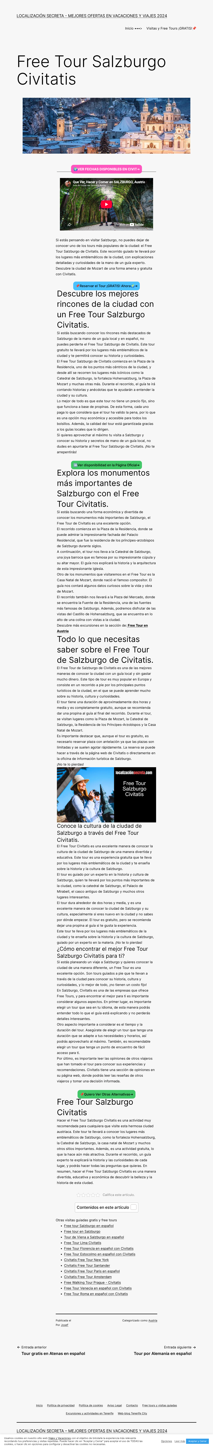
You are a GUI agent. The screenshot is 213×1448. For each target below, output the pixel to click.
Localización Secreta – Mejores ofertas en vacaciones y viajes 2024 (92, 1430)
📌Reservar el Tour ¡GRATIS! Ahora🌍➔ (107, 286)
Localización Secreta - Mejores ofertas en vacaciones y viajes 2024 (92, 15)
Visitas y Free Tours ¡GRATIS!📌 (171, 28)
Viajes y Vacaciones (59, 1438)
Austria (152, 1320)
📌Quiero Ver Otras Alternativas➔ (106, 1094)
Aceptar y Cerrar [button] (197, 1441)
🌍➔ (106, 169)
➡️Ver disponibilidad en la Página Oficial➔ (106, 465)
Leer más (180, 1441)
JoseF (64, 1325)
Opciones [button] (166, 1441)
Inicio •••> (133, 28)
